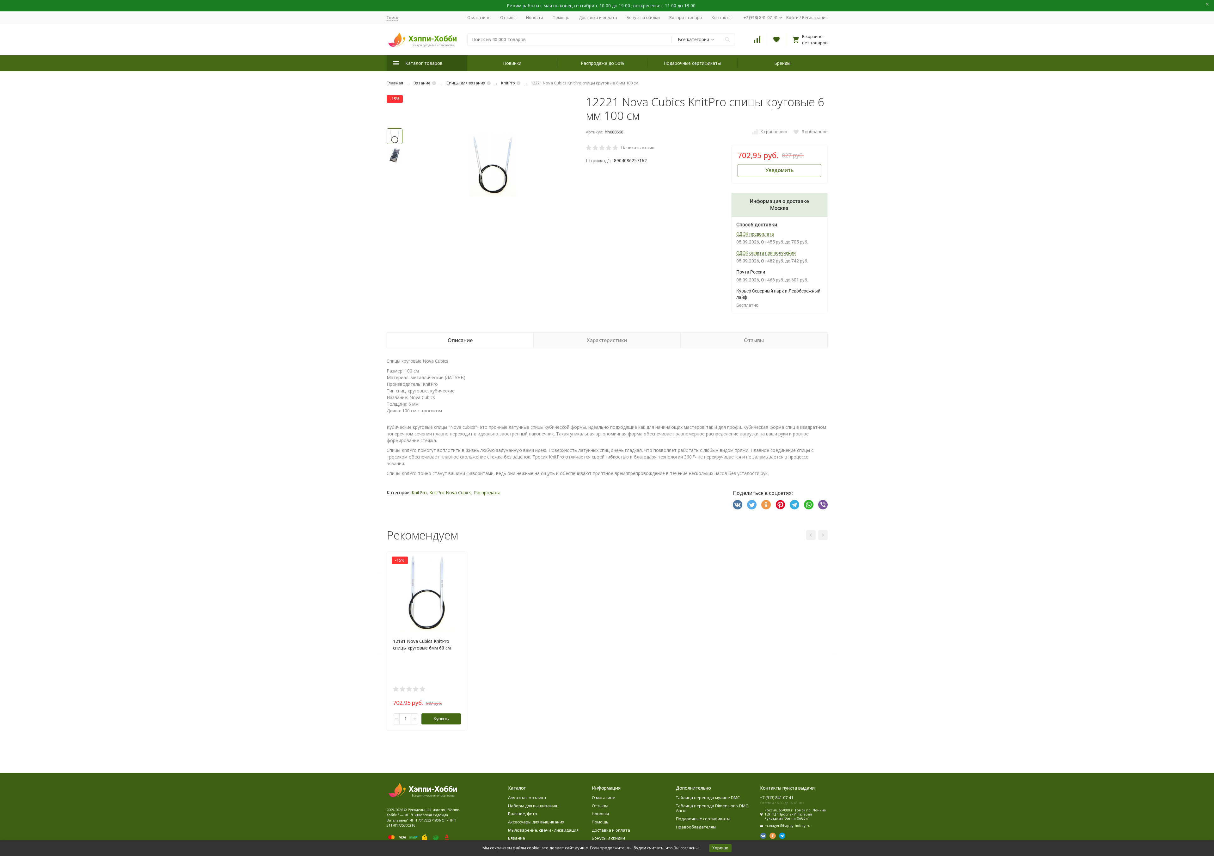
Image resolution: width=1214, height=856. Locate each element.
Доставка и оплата (598, 17)
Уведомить (779, 170)
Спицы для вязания (465, 83)
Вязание (422, 83)
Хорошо (720, 848)
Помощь (561, 17)
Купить (441, 719)
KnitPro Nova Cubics (450, 493)
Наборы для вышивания (532, 806)
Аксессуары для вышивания (536, 822)
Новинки (512, 63)
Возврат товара (685, 17)
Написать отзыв (637, 148)
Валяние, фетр (522, 813)
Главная (395, 83)
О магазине (479, 17)
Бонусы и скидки (643, 17)
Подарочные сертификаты (692, 63)
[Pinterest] (780, 504)
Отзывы (508, 17)
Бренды (782, 63)
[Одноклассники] (766, 504)
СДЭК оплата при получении (766, 253)
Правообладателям (696, 827)
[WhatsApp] (808, 504)
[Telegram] (794, 504)
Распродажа (487, 493)
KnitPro (508, 83)
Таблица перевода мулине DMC (708, 797)
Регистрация (815, 17)
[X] (752, 504)
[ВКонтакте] (737, 504)
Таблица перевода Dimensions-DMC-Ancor (712, 808)
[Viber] (823, 504)
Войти (792, 17)
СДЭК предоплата (755, 234)
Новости (534, 17)
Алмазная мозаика (527, 797)
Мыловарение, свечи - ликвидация (543, 830)
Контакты (722, 17)
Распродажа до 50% (602, 63)
